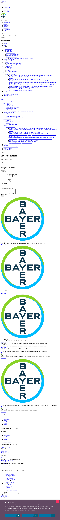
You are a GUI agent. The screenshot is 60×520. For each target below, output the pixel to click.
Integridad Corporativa (11, 57)
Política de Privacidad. (29, 510)
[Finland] (13, 181)
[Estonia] (13, 180)
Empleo (5, 91)
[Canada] (13, 179)
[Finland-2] (13, 183)
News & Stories (10, 482)
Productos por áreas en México (13, 63)
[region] (30, 510)
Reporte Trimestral (5, 452)
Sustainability (7, 29)
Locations (6, 10)
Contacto (6, 92)
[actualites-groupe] (13, 175)
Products (6, 26)
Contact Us (6, 11)
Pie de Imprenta (7, 96)
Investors (6, 32)
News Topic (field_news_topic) (8, 193)
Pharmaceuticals (10, 474)
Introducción (9, 51)
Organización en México (12, 55)
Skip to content (4, 1)
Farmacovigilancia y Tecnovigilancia (14, 65)
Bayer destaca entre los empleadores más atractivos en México (23, 87)
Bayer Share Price (10, 488)
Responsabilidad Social (11, 71)
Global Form (4, 495)
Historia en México (10, 53)
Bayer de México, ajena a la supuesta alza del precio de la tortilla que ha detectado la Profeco (30, 86)
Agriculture (6, 25)
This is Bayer (7, 22)
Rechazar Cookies (28, 515)
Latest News (9, 486)
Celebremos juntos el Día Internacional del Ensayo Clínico (22, 88)
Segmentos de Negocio (9, 59)
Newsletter (8, 487)
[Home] (3, 18)
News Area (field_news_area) (7, 188)
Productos (6, 62)
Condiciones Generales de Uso (11, 94)
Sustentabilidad (7, 66)
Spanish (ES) (7, 7)
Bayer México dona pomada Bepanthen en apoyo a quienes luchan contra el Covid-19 (29, 80)
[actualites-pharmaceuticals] (13, 176)
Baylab (8, 70)
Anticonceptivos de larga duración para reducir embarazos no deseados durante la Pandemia (30, 75)
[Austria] (13, 178)
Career (5, 33)
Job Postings (9, 484)
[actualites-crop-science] (13, 174)
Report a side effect (5, 496)
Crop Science (9, 476)
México (2, 99)
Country (2, 194)
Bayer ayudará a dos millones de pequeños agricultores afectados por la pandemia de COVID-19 (31, 84)
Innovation (6, 28)
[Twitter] (1, 457)
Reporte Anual (4, 453)
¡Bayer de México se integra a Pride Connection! (20, 90)
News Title (3, 159)
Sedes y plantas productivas (12, 54)
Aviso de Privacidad (8, 95)
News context (4, 183)
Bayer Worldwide (10, 479)
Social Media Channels (11, 490)
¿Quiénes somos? (8, 49)
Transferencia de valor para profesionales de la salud (21, 58)
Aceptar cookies (45, 515)
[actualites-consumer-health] (13, 173)
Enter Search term (5, 35)
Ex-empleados (4, 451)
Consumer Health (10, 475)
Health (5, 24)
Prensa (5, 72)
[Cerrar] (57, 501)
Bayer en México (7, 50)
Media (5, 30)
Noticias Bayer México (6, 447)
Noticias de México (10, 74)
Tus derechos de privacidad (10, 515)
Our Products (9, 478)
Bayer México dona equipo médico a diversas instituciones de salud (25, 79)
